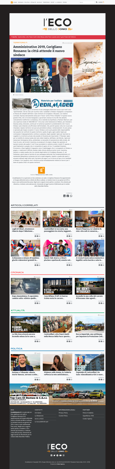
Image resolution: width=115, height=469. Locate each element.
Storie (65, 2)
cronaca (17, 272)
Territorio (19, 43)
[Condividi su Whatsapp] (71, 195)
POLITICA (27, 2)
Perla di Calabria (88, 413)
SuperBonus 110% (88, 416)
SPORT (52, 2)
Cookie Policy (63, 416)
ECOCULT (39, 2)
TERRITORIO (46, 2)
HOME (15, 2)
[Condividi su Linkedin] (64, 195)
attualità (18, 310)
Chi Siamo (38, 413)
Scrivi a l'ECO (39, 419)
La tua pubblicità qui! (41, 421)
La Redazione (39, 416)
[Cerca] (96, 2)
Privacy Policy (63, 413)
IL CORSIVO (58, 2)
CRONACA (20, 2)
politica (16, 348)
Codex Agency (87, 419)
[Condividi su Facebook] (68, 195)
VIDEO (100, 2)
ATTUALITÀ (33, 2)
